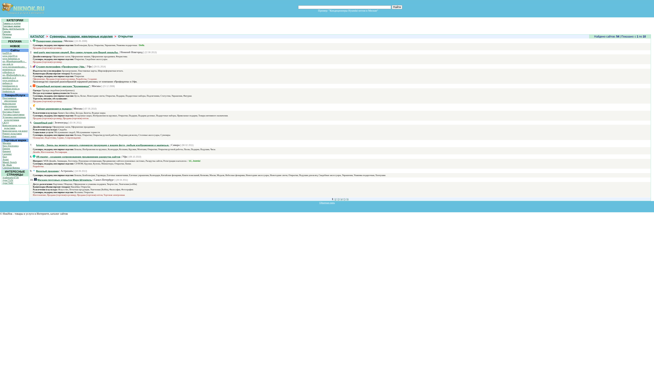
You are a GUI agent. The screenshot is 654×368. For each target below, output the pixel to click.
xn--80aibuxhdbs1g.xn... (14, 75)
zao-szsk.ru (7, 64)
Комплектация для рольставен (11, 126)
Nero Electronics (10, 146)
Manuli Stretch (9, 162)
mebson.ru (7, 83)
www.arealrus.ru (10, 80)
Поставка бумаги (11, 112)
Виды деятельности (13, 28)
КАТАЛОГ (37, 36)
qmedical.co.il (9, 77)
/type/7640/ (7, 183)
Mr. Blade (7, 165)
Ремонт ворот (9, 136)
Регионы (7, 34)
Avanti (5, 159)
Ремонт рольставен (12, 133)
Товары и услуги (11, 23)
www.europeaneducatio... (14, 67)
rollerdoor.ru (8, 72)
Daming (6, 148)
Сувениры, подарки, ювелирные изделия (81, 36)
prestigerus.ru (8, 69)
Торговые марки (11, 26)
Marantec (6, 143)
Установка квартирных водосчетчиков (14, 118)
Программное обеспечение (9, 99)
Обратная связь (327, 203)
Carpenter (7, 154)
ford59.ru (7, 53)
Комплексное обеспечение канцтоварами (10, 106)
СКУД (5, 122)
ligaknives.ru (8, 91)
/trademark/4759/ (10, 177)
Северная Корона (11, 167)
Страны (6, 37)
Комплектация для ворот (15, 131)
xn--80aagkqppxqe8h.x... (14, 61)
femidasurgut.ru (10, 86)
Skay (4, 157)
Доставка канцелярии (13, 114)
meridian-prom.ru (11, 88)
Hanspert (6, 151)
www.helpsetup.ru (11, 58)
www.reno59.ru (9, 56)
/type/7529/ (7, 180)
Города (6, 31)
